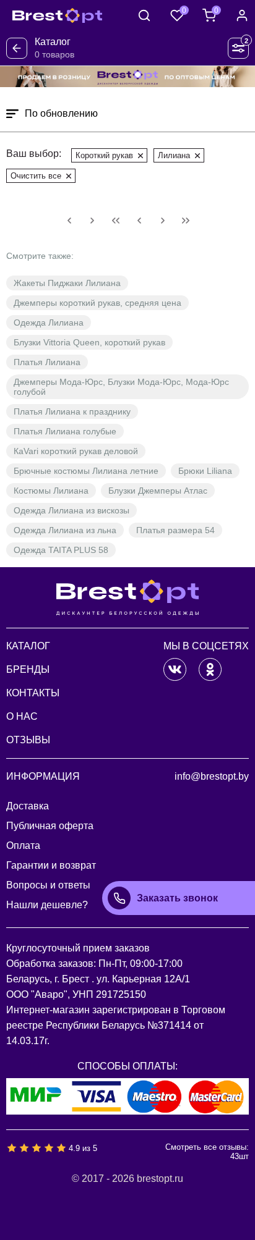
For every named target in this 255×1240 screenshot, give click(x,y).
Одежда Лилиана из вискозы (71, 510)
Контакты (32, 693)
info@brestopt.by (212, 776)
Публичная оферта (49, 825)
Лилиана (174, 155)
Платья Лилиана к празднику (72, 411)
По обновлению (61, 113)
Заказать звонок (177, 898)
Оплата (23, 845)
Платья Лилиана (47, 362)
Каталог (28, 646)
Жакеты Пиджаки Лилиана (67, 283)
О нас (22, 716)
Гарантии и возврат (51, 865)
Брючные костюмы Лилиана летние (86, 471)
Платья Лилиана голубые (65, 431)
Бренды (28, 669)
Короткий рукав (104, 155)
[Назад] (16, 48)
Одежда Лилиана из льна (65, 530)
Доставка (27, 806)
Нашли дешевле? (47, 905)
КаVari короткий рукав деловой (76, 451)
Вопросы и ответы (48, 885)
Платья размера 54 (175, 530)
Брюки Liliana (205, 471)
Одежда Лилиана (49, 322)
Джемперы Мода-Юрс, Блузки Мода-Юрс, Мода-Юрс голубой (121, 387)
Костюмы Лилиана (51, 491)
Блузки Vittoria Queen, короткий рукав (89, 342)
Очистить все (36, 175)
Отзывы (28, 740)
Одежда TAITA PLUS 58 (61, 550)
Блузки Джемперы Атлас (157, 491)
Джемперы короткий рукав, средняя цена (97, 303)
